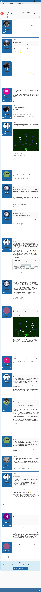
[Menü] (40, 1)
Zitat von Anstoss (18, 42)
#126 (38, 122)
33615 (22, 155)
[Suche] (35, 1)
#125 (38, 105)
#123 (38, 62)
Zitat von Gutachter (18, 187)
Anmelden (15, 568)
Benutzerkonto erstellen (23, 568)
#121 (38, 20)
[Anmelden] (37, 1)
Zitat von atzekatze (18, 476)
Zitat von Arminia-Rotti (19, 213)
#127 (38, 170)
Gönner (22, 204)
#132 (38, 307)
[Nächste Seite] (14, 17)
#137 (38, 456)
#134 (38, 373)
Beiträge (3, 32)
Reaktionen (3, 31)
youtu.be (36, 260)
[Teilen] (39, 17)
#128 (38, 184)
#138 (38, 473)
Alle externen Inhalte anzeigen (26, 264)
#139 (38, 513)
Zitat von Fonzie (17, 376)
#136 (38, 436)
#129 (38, 210)
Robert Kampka (15, 109)
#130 (38, 238)
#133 (38, 356)
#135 (38, 398)
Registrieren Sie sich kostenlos (26, 564)
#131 (38, 280)
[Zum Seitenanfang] (39, 591)
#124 (38, 88)
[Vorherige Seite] (1, 17)
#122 (38, 39)
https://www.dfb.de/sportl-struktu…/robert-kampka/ (22, 217)
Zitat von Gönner (18, 241)
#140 (38, 542)
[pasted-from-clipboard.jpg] (26, 140)
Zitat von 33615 (17, 310)
